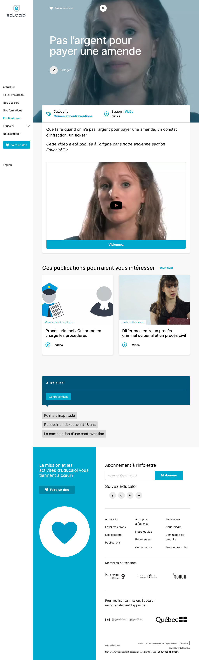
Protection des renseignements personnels (157, 643)
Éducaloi (8, 126)
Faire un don (19, 145)
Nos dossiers (11, 102)
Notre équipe (143, 531)
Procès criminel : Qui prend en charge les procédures (73, 333)
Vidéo (129, 111)
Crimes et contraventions (73, 116)
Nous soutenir (11, 133)
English (7, 164)
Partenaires (173, 519)
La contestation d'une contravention (74, 434)
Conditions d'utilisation (179, 648)
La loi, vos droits (13, 94)
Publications (11, 118)
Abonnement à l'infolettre (130, 465)
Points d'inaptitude (59, 415)
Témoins (184, 643)
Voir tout (166, 268)
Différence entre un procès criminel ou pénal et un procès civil (154, 333)
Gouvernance (143, 547)
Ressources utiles (177, 547)
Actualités (9, 87)
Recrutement (143, 539)
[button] (99, 8)
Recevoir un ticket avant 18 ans (70, 425)
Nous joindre (174, 527)
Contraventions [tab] (58, 396)
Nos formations (12, 110)
